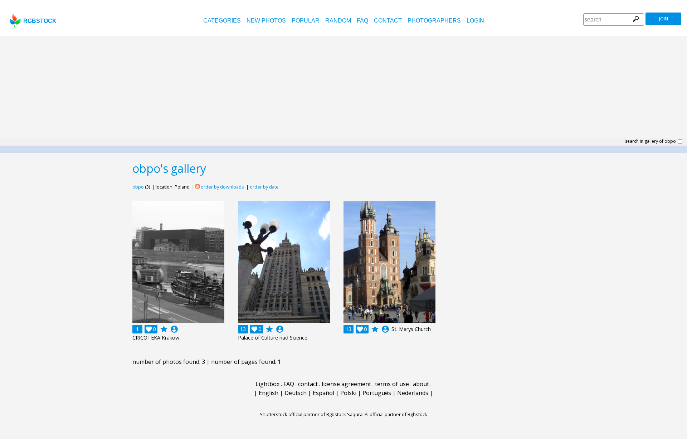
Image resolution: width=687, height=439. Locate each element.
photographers (434, 21)
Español (323, 393)
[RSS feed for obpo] (197, 187)
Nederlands (412, 393)
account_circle (174, 329)
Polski (348, 393)
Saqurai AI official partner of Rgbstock (387, 414)
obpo (138, 187)
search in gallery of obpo (650, 141)
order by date (264, 187)
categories (222, 21)
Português (376, 393)
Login (475, 21)
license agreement (346, 384)
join (663, 19)
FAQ (362, 21)
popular (306, 21)
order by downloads (222, 187)
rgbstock (40, 21)
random (338, 21)
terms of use (392, 384)
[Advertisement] (343, 89)
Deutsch (295, 393)
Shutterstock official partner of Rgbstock (303, 414)
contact (388, 21)
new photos (266, 21)
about (421, 384)
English (268, 393)
